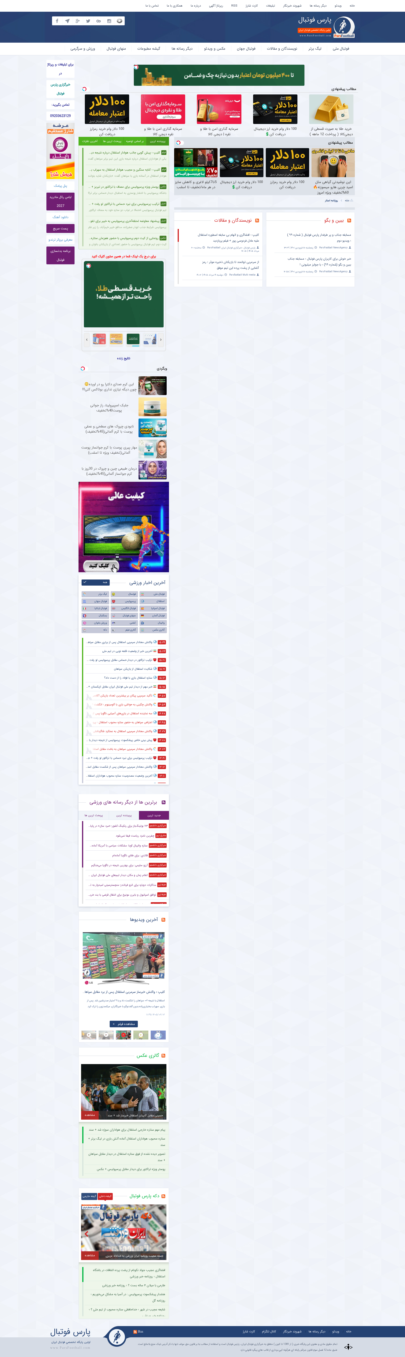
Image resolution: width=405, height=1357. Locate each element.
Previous (87, 955)
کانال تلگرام (269, 1331)
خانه (352, 5)
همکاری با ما (175, 5)
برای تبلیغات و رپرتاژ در (60, 69)
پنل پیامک (60, 185)
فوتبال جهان (246, 49)
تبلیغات (270, 5)
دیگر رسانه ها (318, 5)
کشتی (133, 623)
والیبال (161, 623)
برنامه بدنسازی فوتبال (60, 255)
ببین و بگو (334, 220)
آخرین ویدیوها (144, 919)
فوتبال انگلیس (128, 608)
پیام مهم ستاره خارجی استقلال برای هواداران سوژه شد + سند (127, 1129)
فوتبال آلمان (158, 616)
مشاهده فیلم (126, 1024)
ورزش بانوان (100, 623)
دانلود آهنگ (60, 217)
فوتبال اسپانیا (158, 608)
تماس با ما (152, 5)
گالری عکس (159, 630)
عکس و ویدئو (214, 49)
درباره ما (196, 5)
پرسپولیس (130, 601)
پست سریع (60, 228)
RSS (234, 5)
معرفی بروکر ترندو (60, 239)
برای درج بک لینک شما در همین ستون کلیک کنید (124, 256)
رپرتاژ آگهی (216, 5)
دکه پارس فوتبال (144, 1196)
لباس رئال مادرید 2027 (60, 201)
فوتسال (132, 594)
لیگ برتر (315, 49)
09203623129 (60, 116)
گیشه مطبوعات (148, 49)
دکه (105, 630)
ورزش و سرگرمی (83, 49)
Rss (140, 1331)
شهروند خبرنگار (292, 5)
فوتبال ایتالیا (100, 608)
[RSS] (351, 221)
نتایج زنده (123, 358)
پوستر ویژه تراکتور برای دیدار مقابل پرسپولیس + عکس (131, 1169)
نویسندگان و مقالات (282, 49)
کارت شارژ (252, 5)
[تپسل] (136, 67)
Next (160, 955)
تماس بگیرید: (60, 104)
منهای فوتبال (116, 49)
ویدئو (338, 5)
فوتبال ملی (341, 49)
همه (105, 582)
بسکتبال (103, 616)
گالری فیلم (130, 630)
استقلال (161, 601)
